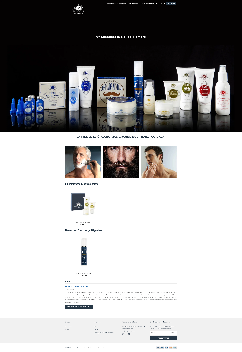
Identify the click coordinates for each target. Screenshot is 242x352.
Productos (68, 326)
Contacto (96, 329)
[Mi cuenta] (164, 4)
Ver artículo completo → (79, 307)
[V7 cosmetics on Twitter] (156, 4)
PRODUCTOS (112, 4)
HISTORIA (135, 4)
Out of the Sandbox (89, 347)
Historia (96, 326)
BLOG (142, 4)
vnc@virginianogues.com (129, 331)
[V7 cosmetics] (78, 9)
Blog (67, 281)
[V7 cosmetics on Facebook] (159, 4)
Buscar (67, 329)
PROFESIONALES (125, 4)
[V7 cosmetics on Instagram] (161, 4)
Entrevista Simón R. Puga (76, 286)
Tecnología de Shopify (101, 347)
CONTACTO (150, 4)
